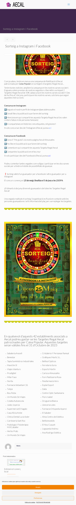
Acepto (38, 487)
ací (50, 128)
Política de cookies (30, 502)
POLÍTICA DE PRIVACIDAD (43, 502)
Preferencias (38, 498)
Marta (18, 446)
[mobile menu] (68, 4)
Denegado (38, 493)
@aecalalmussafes (47, 109)
